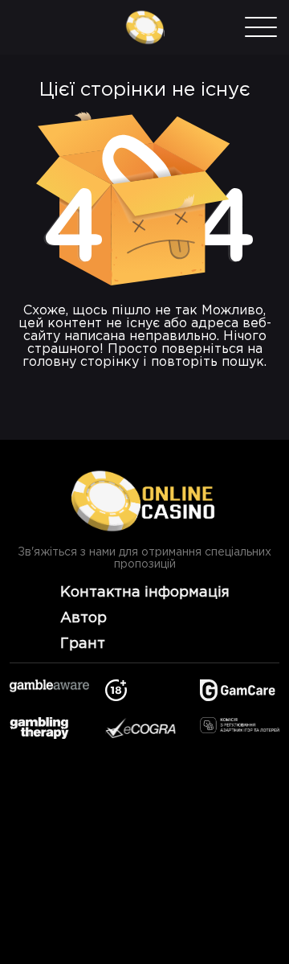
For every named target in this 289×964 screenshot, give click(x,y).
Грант (82, 644)
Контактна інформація (145, 592)
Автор (83, 618)
